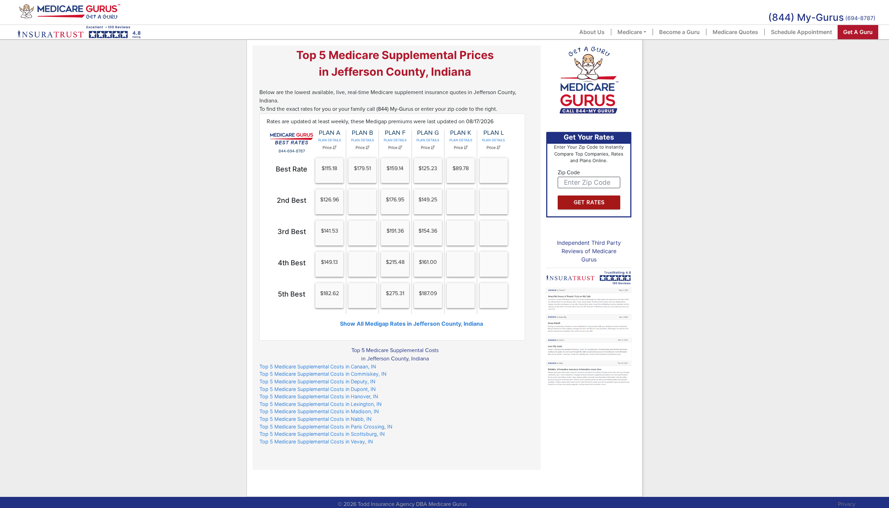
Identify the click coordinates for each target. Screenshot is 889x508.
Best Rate (291, 169)
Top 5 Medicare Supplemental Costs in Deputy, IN (317, 381)
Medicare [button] (629, 31)
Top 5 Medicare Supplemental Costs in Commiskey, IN (323, 374)
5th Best (291, 294)
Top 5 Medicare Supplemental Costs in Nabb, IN (315, 419)
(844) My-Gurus (806, 17)
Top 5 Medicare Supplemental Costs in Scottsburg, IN (322, 434)
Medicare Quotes (735, 31)
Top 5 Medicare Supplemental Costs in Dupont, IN (317, 389)
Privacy (846, 504)
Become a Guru (679, 31)
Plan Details (329, 140)
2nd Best (291, 200)
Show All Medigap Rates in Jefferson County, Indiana (411, 323)
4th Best (292, 263)
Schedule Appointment (801, 31)
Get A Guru (858, 31)
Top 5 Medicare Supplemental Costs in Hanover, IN (318, 396)
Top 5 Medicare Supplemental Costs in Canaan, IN (317, 366)
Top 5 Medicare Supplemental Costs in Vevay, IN (316, 441)
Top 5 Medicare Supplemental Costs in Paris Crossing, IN (325, 427)
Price (328, 148)
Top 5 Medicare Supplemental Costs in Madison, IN (319, 411)
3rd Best (291, 231)
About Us (592, 31)
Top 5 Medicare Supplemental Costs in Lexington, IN (320, 404)
